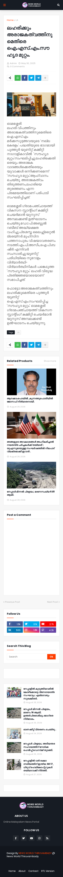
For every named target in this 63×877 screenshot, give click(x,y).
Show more (50, 361)
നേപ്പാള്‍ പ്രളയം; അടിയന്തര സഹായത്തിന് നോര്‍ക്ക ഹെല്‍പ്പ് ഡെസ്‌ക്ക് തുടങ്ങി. (39, 747)
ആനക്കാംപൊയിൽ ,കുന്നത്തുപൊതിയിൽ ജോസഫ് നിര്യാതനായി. (30, 400)
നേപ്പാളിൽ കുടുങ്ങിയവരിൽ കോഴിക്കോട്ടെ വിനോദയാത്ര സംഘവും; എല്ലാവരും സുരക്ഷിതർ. (39, 693)
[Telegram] (38, 78)
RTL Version (47, 871)
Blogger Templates (29, 862)
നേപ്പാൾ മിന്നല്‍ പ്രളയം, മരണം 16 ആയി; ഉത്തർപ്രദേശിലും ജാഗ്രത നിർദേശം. (38, 714)
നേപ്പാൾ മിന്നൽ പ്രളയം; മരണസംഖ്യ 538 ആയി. (31, 493)
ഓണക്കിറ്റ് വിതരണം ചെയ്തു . (39, 729)
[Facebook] (25, 78)
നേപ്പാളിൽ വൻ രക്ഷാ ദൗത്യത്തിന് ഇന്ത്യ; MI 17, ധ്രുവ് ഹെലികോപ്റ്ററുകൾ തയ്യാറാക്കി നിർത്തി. (38, 765)
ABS (33, 865)
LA (17, 20)
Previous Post (12, 602)
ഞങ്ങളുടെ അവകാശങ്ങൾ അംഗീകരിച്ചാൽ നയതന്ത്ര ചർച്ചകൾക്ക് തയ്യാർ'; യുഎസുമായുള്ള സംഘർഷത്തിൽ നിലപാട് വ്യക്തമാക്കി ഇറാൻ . (30, 446)
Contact (33, 871)
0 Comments (17, 66)
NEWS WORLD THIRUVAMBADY (35, 853)
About (22, 871)
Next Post (52, 602)
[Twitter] (31, 78)
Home (10, 20)
